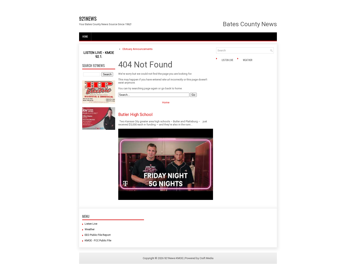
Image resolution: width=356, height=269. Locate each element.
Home (85, 36)
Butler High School (135, 114)
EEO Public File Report (98, 234)
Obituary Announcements (137, 49)
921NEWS (88, 18)
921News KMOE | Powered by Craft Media (188, 258)
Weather (248, 60)
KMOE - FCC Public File (98, 240)
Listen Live (228, 60)
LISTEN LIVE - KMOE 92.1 (98, 55)
